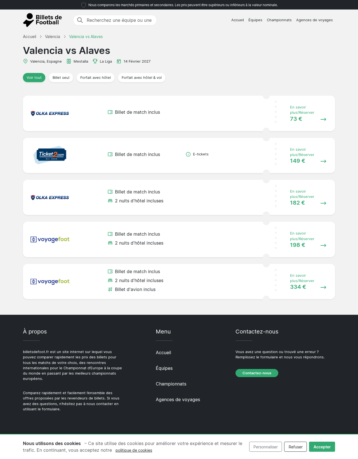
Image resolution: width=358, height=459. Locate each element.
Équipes (255, 20)
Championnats (279, 20)
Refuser (296, 446)
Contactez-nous (256, 373)
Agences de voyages (314, 20)
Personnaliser (265, 446)
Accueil (237, 20)
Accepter (322, 446)
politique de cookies (134, 450)
